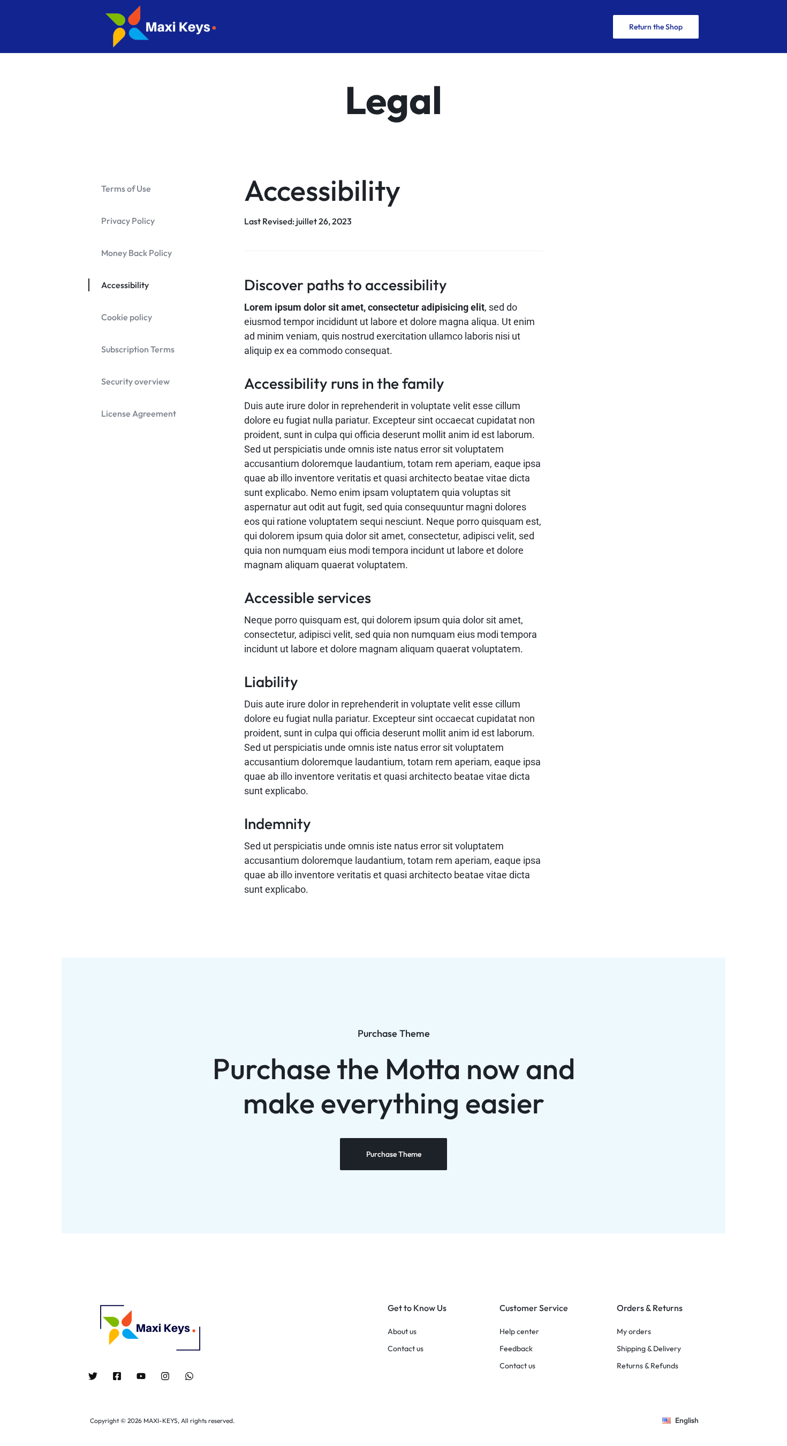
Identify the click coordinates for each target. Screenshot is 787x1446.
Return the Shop (656, 27)
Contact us (405, 1348)
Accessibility (125, 285)
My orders (634, 1331)
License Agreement (138, 413)
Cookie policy (126, 317)
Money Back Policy (136, 252)
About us (402, 1331)
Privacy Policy (128, 220)
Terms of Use (126, 188)
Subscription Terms (138, 349)
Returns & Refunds (647, 1365)
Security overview (135, 381)
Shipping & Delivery (649, 1348)
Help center (519, 1331)
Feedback (516, 1348)
